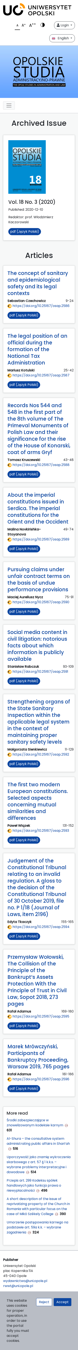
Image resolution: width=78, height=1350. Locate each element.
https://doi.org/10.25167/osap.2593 (40, 830)
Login (65, 25)
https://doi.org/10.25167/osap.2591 (40, 671)
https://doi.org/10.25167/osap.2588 (40, 464)
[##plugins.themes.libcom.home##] (39, 72)
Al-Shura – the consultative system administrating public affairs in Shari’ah (38, 1141)
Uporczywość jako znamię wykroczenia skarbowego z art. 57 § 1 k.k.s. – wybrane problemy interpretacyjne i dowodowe (39, 1164)
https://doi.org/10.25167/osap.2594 (40, 926)
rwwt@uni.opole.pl (18, 1285)
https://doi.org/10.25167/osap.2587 (40, 375)
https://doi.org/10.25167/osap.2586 (40, 305)
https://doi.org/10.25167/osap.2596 (40, 1079)
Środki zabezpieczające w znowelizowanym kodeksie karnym (35, 1123)
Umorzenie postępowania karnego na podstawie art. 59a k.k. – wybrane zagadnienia (37, 1227)
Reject (44, 1302)
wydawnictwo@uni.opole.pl (25, 1280)
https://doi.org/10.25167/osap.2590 (40, 602)
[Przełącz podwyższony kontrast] (43, 25)
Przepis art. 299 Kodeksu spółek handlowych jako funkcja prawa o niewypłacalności (34, 1185)
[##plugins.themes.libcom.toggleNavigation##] (9, 105)
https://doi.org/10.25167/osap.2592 (40, 754)
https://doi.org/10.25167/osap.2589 (40, 539)
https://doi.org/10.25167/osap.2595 (40, 1016)
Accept (62, 1302)
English (62, 38)
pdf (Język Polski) (24, 231)
